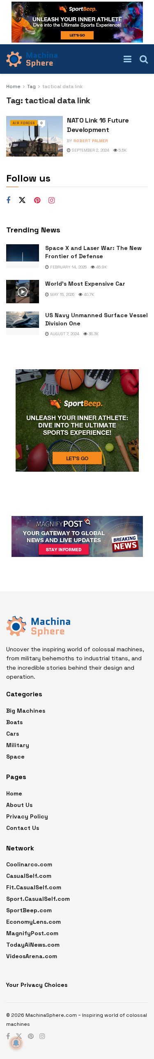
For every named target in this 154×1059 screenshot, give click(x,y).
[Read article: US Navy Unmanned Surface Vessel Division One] (22, 323)
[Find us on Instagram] (51, 200)
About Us (19, 805)
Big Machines (25, 710)
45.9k (101, 267)
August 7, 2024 (64, 333)
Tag (31, 86)
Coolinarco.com (29, 864)
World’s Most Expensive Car (85, 283)
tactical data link (62, 86)
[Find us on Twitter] (22, 200)
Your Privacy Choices (36, 985)
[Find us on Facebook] (8, 200)
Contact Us (22, 828)
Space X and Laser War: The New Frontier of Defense (93, 252)
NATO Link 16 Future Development (98, 125)
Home (13, 86)
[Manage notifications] (16, 1043)
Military (17, 745)
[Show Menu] (127, 59)
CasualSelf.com (28, 875)
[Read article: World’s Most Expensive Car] (22, 291)
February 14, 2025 (68, 267)
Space (15, 756)
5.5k (121, 150)
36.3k (93, 333)
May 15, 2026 (61, 294)
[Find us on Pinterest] (37, 200)
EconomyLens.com (33, 921)
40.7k (88, 294)
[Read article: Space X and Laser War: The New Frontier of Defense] (22, 256)
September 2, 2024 (90, 150)
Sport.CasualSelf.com (38, 898)
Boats (14, 722)
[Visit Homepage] (31, 59)
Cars (12, 733)
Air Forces (24, 123)
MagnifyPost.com (32, 933)
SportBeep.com (29, 910)
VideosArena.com (31, 956)
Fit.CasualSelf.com (33, 887)
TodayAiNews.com (33, 944)
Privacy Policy (27, 816)
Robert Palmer (91, 140)
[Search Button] (144, 59)
